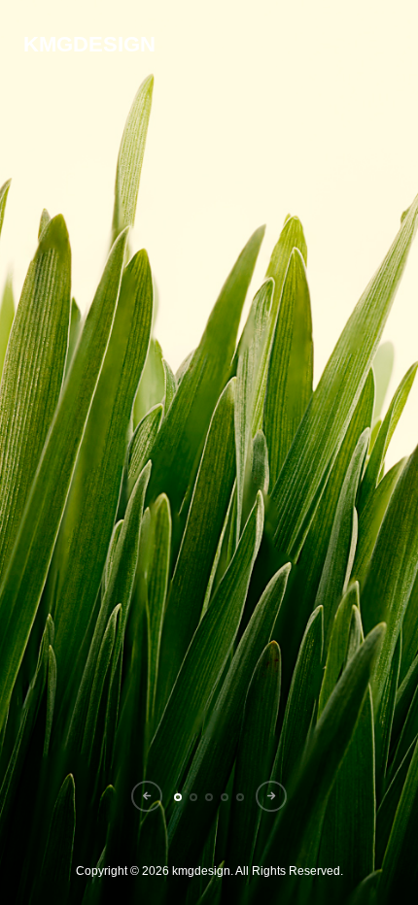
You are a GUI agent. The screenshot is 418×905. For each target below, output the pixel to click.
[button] (146, 796)
